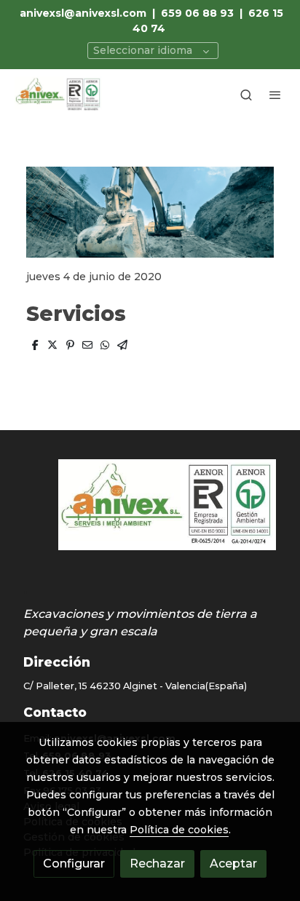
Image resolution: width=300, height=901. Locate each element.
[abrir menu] (275, 94)
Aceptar (233, 863)
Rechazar (157, 863)
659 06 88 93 (197, 13)
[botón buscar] (246, 94)
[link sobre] (150, 513)
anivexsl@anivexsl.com (83, 13)
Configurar (74, 863)
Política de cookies (179, 829)
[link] (58, 94)
